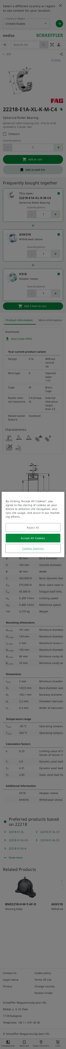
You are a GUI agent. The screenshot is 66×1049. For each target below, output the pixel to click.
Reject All (33, 527)
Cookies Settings (33, 548)
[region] (33, 524)
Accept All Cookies (33, 538)
